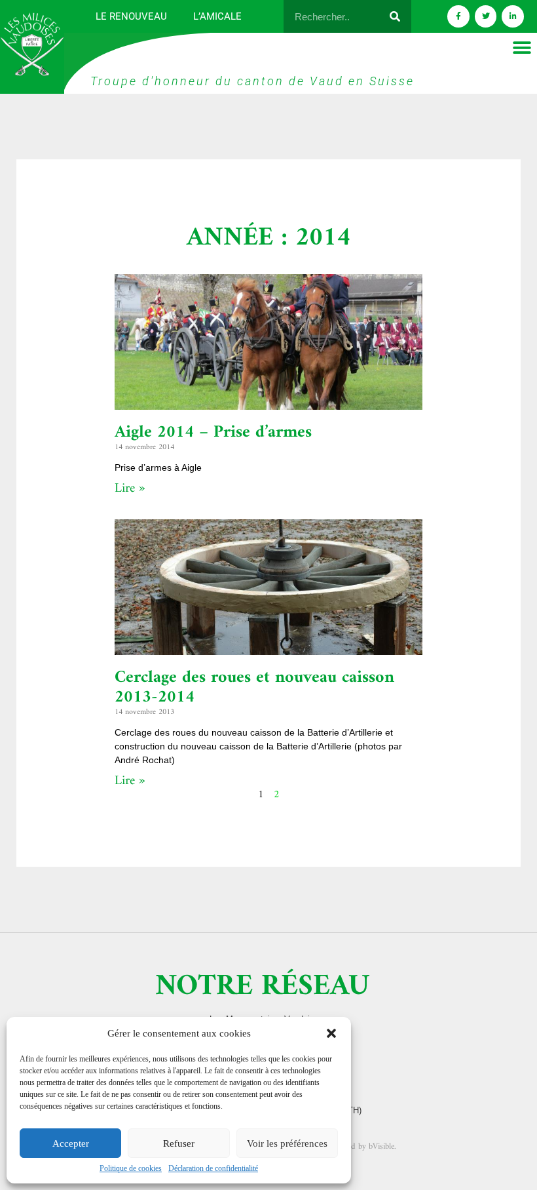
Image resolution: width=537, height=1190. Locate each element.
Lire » (130, 488)
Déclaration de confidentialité (213, 1168)
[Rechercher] (395, 16)
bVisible (381, 1146)
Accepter (70, 1143)
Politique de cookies (131, 1168)
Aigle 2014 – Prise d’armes (213, 432)
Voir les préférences (287, 1143)
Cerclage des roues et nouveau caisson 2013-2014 (254, 687)
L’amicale (217, 16)
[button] (331, 1033)
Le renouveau (131, 16)
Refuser (178, 1143)
